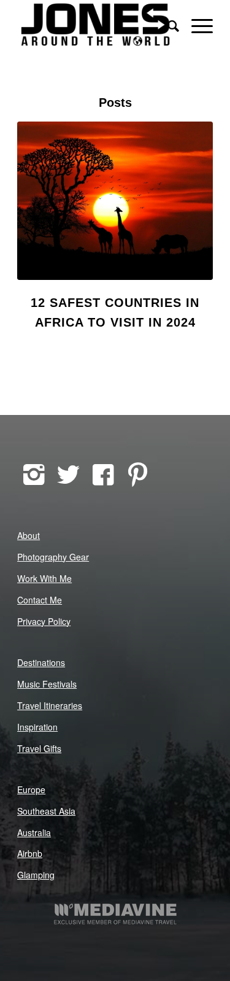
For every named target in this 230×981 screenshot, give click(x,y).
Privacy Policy (44, 621)
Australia (34, 832)
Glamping (36, 875)
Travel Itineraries (49, 705)
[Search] (167, 24)
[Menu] (196, 24)
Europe (31, 789)
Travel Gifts (39, 748)
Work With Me (44, 578)
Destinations (41, 662)
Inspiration (37, 727)
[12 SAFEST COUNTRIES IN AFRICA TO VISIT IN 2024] (115, 201)
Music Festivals (47, 684)
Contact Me (39, 600)
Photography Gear (53, 557)
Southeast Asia (46, 811)
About (28, 535)
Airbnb (29, 853)
